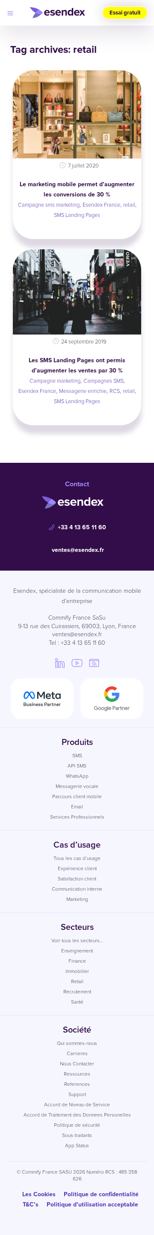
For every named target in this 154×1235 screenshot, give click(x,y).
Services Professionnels (77, 817)
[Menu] (10, 13)
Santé (77, 1002)
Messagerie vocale (77, 786)
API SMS (77, 766)
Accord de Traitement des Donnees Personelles (77, 1115)
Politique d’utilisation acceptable (92, 1204)
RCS (115, 391)
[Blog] (94, 662)
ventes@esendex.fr (78, 549)
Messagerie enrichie (83, 391)
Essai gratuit (125, 13)
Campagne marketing (55, 381)
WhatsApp (77, 776)
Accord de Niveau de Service (77, 1104)
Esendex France (101, 205)
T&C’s (30, 1204)
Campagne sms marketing (49, 205)
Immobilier (77, 971)
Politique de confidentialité (101, 1194)
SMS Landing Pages (77, 215)
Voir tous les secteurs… (77, 940)
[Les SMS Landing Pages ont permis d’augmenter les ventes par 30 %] (77, 292)
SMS (77, 755)
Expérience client (77, 868)
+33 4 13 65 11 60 (82, 527)
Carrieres (77, 1053)
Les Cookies (39, 1194)
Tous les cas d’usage (77, 858)
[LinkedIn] (60, 662)
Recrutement (77, 992)
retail (129, 205)
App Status (77, 1145)
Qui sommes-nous (77, 1043)
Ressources (77, 1074)
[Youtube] (77, 662)
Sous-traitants (77, 1135)
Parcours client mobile (77, 796)
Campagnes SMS (103, 381)
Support (77, 1094)
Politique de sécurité (77, 1125)
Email (77, 807)
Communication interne (77, 889)
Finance (77, 961)
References (77, 1084)
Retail (77, 981)
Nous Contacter (77, 1064)
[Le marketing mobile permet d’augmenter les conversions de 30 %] (77, 114)
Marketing (77, 899)
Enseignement (77, 951)
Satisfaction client (77, 879)
